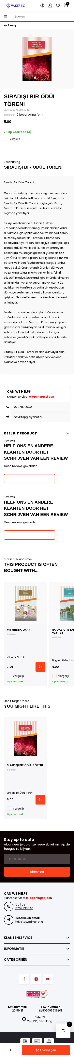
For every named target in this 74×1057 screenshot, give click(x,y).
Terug (12, 25)
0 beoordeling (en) (30, 115)
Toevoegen (48, 1050)
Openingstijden (43, 397)
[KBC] (49, 1041)
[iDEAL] (25, 1041)
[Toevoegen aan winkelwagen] (40, 667)
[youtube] (48, 979)
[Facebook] (24, 979)
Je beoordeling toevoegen (29, 479)
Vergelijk (15, 139)
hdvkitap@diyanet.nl (28, 417)
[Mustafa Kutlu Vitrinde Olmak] (25, 603)
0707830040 (23, 407)
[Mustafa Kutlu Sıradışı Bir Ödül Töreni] (25, 738)
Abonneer (37, 872)
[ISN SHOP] (16, 6)
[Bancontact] (37, 1041)
